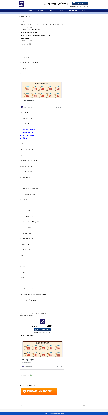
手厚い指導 (63, 411)
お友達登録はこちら (24, 44)
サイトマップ (22, 411)
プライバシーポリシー (35, 411)
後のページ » (86, 405)
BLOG (32, 12)
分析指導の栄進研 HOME (24, 12)
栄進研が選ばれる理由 (51, 411)
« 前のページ (22, 405)
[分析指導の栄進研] (21, 6)
